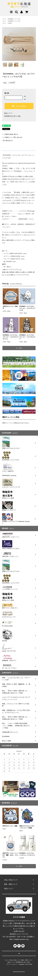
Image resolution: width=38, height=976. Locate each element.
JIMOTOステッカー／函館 (9, 826)
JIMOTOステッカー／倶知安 (10, 307)
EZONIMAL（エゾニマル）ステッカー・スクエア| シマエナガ (27, 308)
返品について (8, 113)
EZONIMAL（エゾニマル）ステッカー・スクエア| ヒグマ (27, 337)
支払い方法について (15, 960)
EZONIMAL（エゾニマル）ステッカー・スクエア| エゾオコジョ (11, 337)
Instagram (21, 964)
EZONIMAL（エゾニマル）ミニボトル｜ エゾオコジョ (27, 854)
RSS (26, 964)
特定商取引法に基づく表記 (12, 116)
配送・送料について (27, 960)
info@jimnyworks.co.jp (21, 939)
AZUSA (10, 23)
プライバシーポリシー (12, 964)
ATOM (30, 964)
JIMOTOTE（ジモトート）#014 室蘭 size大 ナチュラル (10, 855)
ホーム (4, 19)
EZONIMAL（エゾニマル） (14, 19)
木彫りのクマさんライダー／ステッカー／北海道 (27, 827)
